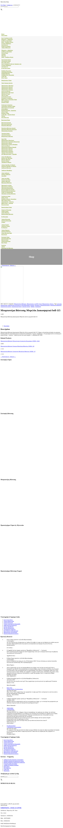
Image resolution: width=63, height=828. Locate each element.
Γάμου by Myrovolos (6, 210)
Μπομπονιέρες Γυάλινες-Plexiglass (9, 144)
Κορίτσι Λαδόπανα (6, 174)
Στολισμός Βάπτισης (6, 238)
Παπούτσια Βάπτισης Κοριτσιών (9, 129)
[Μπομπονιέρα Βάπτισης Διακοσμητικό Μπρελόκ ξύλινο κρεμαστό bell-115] (12, 302)
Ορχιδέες (4, 54)
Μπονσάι (4, 55)
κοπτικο (32, 305)
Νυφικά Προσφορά (5, 241)
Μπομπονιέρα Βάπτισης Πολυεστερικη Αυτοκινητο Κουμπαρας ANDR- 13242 (20, 341)
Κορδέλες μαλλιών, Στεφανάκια (9, 199)
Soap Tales (4, 139)
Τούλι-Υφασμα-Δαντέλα (7, 83)
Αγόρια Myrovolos (6, 219)
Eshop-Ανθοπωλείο (5, 47)
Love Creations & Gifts (6, 38)
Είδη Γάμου (4, 77)
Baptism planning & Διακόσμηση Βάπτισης (14, 762)
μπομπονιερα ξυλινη (17, 306)
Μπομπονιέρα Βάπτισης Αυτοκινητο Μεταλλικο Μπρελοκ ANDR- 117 (18, 351)
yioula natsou (10, 708)
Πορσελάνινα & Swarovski (8, 107)
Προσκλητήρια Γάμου (6, 207)
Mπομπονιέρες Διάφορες (7, 89)
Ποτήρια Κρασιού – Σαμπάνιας (8, 110)
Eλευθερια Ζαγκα (11, 725)
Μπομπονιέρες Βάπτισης (7, 136)
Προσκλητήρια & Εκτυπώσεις (11, 633)
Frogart (3, 222)
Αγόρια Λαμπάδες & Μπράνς (8, 165)
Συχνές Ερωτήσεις (8, 620)
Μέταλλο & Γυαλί (6, 94)
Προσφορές (4, 234)
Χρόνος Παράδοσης (9, 626)
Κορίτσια (4, 245)
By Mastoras (4, 227)
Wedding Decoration (6, 70)
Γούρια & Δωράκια (5, 46)
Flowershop (4, 35)
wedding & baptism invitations (11, 765)
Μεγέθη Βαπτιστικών (9, 628)
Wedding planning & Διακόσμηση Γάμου (14, 761)
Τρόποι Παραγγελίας (9, 621)
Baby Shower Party (6, 200)
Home (2, 34)
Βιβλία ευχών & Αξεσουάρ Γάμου (9, 99)
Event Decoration (5, 68)
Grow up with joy (6, 145)
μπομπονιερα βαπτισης (55, 305)
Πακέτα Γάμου (4, 240)
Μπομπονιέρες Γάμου (6, 80)
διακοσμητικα (4, 305)
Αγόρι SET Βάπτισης (6, 156)
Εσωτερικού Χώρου (6, 59)
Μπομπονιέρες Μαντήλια (7, 85)
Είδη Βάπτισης (5, 117)
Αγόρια (3, 246)
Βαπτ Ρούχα (4, 242)
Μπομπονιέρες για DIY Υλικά (34, 304)
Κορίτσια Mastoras (6, 231)
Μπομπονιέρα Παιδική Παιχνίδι (9, 147)
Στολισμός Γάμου (5, 237)
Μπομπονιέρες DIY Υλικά (8, 92)
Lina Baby (4, 175)
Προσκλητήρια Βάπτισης (7, 214)
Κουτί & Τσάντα (5, 161)
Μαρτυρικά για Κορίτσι (7, 186)
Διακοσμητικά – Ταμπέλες (8, 201)
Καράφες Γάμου (5, 113)
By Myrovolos (5, 216)
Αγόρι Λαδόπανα (5, 173)
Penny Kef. (9, 687)
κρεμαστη (37, 305)
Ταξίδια (32, 306)
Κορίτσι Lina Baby (6, 179)
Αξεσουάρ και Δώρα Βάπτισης (8, 193)
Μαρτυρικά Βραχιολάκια (7, 188)
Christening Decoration (6, 72)
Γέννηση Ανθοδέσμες (6, 43)
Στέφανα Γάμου (5, 102)
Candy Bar (4, 76)
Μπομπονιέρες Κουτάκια (7, 151)
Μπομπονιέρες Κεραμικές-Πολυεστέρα (11, 141)
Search (2, 6)
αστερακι (59, 304)
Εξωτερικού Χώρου (6, 61)
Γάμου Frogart (5, 211)
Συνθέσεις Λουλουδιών (6, 40)
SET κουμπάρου (5, 101)
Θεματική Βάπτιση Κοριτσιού (8, 191)
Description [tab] (6, 326)
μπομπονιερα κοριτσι (6, 306)
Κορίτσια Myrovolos (6, 220)
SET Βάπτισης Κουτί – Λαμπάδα (9, 154)
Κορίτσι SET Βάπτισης (7, 158)
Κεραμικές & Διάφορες (7, 98)
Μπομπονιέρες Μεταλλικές (8, 140)
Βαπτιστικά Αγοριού (6, 122)
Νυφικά (3, 116)
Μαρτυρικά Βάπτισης (6, 182)
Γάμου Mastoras (5, 212)
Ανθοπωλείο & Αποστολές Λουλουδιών (13, 759)
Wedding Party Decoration (7, 75)
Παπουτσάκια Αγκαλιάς (7, 130)
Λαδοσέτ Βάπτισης (5, 181)
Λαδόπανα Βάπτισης (6, 167)
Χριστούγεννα (4, 45)
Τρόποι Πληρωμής (8, 622)
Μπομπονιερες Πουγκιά (7, 87)
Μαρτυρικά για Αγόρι (7, 185)
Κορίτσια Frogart (6, 226)
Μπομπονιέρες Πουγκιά (7, 148)
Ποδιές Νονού (5, 197)
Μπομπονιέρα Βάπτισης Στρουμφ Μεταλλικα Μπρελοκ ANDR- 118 (17, 346)
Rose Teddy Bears (6, 62)
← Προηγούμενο (5, 265)
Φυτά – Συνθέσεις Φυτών (7, 42)
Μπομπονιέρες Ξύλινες (7, 143)
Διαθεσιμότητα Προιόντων (10, 625)
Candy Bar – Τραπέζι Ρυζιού (8, 114)
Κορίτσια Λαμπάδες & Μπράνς (9, 166)
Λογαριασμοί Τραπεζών (10, 629)
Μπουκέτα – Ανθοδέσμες (7, 39)
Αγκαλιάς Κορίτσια (6, 134)
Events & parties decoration (10, 763)
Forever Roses (5, 53)
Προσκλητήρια (5, 204)
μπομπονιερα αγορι (45, 305)
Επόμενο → (12, 265)
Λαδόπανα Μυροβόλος (7, 170)
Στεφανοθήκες (4, 109)
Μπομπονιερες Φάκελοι (7, 88)
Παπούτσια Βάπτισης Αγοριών (9, 128)
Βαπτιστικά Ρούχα (5, 120)
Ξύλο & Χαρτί (5, 95)
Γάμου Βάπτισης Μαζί (6, 233)
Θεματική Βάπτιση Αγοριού (7, 189)
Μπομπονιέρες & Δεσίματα (10, 632)
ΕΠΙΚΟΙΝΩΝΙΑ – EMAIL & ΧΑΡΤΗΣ (11, 807)
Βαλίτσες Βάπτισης (6, 159)
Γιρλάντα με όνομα (6, 196)
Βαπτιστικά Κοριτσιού (7, 124)
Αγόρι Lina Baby (5, 178)
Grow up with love (6, 91)
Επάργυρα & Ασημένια (7, 105)
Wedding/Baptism (5, 73)
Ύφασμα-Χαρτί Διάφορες (7, 152)
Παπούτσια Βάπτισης (6, 125)
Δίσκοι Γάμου (4, 112)
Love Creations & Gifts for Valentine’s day (11, 64)
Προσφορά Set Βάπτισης (7, 248)
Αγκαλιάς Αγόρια (6, 133)
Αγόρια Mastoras (5, 230)
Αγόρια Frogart (5, 224)
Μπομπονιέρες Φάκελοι (7, 150)
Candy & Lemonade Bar (7, 192)
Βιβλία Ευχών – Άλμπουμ (7, 203)
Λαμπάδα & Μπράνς (6, 162)
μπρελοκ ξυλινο (26, 306)
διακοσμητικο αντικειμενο (14, 305)
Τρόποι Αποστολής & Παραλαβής (12, 624)
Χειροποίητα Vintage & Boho (8, 106)
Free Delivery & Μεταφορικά (11, 631)
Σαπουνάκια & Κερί (6, 96)
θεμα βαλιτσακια (25, 305)
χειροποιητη (38, 306)
